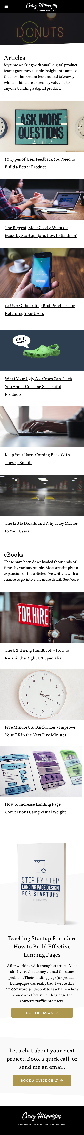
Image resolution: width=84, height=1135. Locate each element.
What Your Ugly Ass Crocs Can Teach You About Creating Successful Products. (38, 387)
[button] (6, 6)
